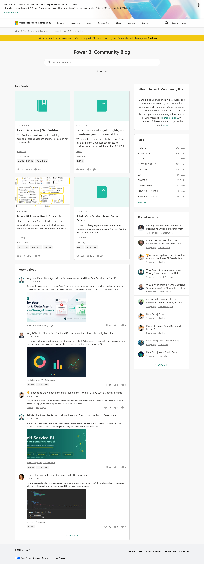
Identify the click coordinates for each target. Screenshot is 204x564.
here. (165, 124)
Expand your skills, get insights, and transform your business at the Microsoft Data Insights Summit (100, 132)
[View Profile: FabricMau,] (141, 354)
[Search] (166, 23)
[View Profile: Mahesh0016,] (141, 228)
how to (142, 147)
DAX (140, 174)
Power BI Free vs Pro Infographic (39, 216)
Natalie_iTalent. (170, 117)
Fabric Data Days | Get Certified (38, 130)
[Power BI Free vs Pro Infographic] (42, 192)
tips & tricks (144, 153)
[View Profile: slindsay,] (21, 395)
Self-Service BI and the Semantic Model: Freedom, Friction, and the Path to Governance (71, 415)
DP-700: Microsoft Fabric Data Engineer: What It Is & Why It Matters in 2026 (165, 301)
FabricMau (163, 356)
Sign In (185, 23)
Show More (74, 535)
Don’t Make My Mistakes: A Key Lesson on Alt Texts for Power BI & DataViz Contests (163, 242)
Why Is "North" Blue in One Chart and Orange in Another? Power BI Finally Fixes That (70, 333)
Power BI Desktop (147, 196)
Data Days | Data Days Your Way (162, 340)
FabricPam (21, 151)
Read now (153, 38)
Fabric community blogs (49, 31)
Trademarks (184, 551)
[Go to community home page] (33, 23)
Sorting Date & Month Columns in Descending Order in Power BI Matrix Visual (165, 227)
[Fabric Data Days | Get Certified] (42, 106)
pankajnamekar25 (35, 380)
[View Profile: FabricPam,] (141, 343)
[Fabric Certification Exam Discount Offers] (102, 192)
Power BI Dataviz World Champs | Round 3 (163, 327)
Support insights (147, 164)
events (141, 158)
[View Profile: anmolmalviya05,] (141, 302)
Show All (142, 202)
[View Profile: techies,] (21, 477)
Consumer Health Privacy (53, 558)
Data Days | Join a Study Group (162, 352)
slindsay (30, 407)
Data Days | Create (155, 314)
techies (30, 522)
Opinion (142, 169)
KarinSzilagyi (164, 247)
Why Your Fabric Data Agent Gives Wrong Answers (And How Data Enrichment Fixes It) (71, 278)
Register (175, 23)
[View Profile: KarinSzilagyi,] (141, 243)
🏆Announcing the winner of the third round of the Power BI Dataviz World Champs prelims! (75, 392)
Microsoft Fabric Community (26, 31)
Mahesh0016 (167, 232)
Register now (11, 12)
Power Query (145, 185)
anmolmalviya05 (165, 306)
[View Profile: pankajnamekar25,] (21, 335)
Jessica (79, 151)
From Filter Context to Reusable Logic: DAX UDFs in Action (57, 474)
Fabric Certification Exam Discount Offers (99, 218)
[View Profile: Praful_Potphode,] (21, 280)
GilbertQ (21, 237)
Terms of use (170, 551)
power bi (142, 180)
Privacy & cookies (153, 551)
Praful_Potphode (34, 325)
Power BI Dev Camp (148, 190)
